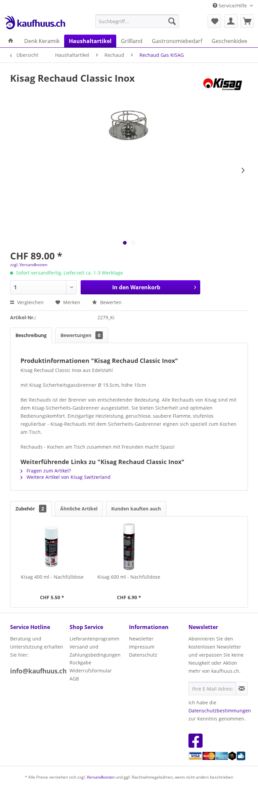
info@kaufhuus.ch (38, 671)
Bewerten (110, 302)
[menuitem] (137, 21)
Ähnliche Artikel (78, 508)
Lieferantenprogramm (94, 638)
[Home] (10, 41)
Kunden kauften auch (136, 508)
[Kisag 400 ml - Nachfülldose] (52, 546)
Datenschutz (143, 655)
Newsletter (141, 638)
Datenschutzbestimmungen (219, 710)
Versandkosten (101, 777)
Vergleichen (30, 302)
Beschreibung (31, 335)
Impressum (142, 647)
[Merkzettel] (214, 21)
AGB (74, 678)
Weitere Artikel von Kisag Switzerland (68, 477)
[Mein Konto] (231, 21)
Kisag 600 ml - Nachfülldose (128, 577)
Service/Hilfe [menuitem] (232, 5)
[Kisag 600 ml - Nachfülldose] (129, 546)
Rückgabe (80, 662)
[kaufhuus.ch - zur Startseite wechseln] (34, 22)
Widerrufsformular (91, 670)
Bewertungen (80, 335)
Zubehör (29, 508)
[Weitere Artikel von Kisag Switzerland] (224, 84)
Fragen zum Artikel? (48, 470)
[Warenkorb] (247, 21)
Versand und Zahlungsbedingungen (95, 651)
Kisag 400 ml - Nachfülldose (52, 577)
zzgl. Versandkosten (28, 264)
